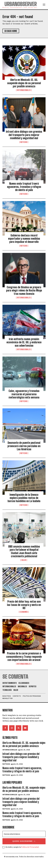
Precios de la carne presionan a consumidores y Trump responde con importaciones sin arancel (24, 657)
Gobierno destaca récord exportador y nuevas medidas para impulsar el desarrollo (24, 239)
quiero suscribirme (22, 841)
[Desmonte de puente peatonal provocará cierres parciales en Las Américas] (24, 425)
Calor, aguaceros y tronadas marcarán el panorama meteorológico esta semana (24, 394)
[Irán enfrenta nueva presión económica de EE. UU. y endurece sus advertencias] (24, 322)
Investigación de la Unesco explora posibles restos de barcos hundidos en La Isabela (24, 498)
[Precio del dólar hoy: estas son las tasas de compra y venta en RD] (24, 584)
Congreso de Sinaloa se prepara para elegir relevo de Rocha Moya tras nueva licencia (24, 290)
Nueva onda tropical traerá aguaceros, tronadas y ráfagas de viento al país (24, 187)
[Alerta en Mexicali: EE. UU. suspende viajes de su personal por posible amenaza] (24, 62)
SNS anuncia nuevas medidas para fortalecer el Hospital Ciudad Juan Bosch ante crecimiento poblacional (24, 551)
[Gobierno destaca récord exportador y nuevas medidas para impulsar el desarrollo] (24, 218)
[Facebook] (5, 728)
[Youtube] (25, 728)
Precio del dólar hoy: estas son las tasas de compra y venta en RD (24, 605)
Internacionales (24, 90)
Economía (24, 612)
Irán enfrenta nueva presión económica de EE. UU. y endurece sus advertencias (24, 342)
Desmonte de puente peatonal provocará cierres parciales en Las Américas (24, 446)
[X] (18, 728)
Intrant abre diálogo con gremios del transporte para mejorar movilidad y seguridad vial (24, 135)
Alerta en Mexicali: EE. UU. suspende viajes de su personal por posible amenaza (24, 83)
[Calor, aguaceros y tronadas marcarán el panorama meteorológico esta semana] (24, 374)
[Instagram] (12, 728)
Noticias (23, 142)
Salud (23, 560)
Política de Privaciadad (30, 847)
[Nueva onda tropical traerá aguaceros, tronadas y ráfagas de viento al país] (24, 166)
